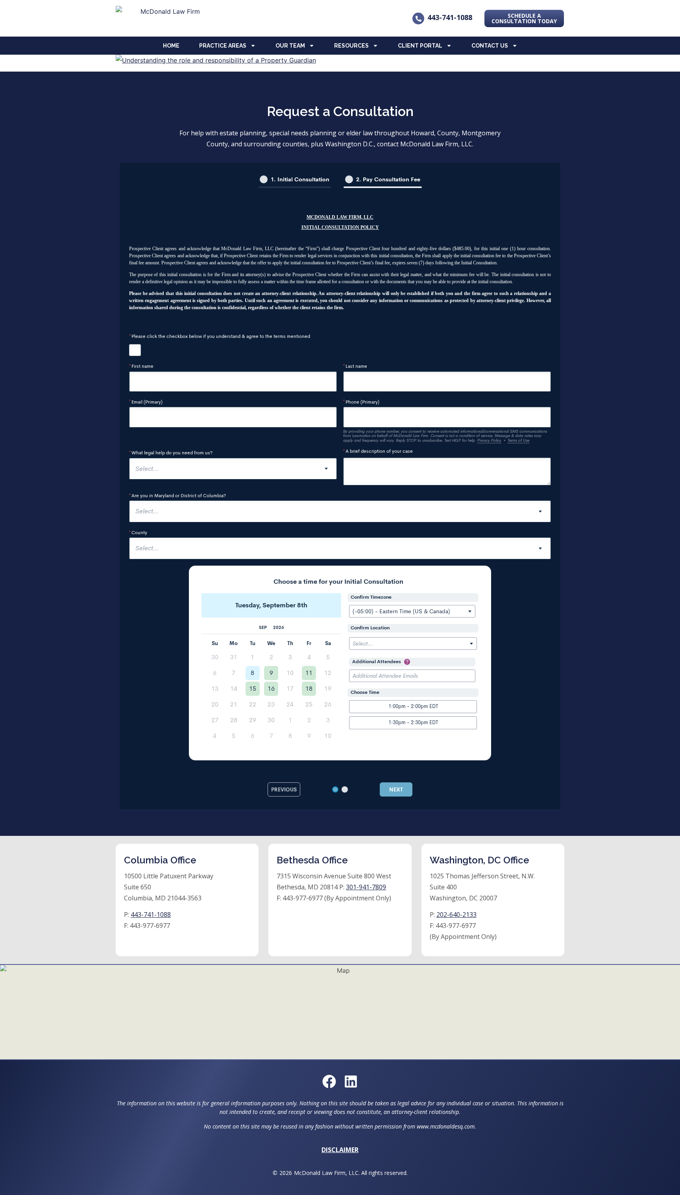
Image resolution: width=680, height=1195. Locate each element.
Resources (351, 45)
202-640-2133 (456, 914)
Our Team (290, 45)
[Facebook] (329, 1081)
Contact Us (489, 45)
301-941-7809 (366, 887)
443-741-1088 (449, 17)
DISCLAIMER (340, 1149)
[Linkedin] (350, 1081)
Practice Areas (222, 45)
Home (171, 45)
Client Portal (420, 45)
